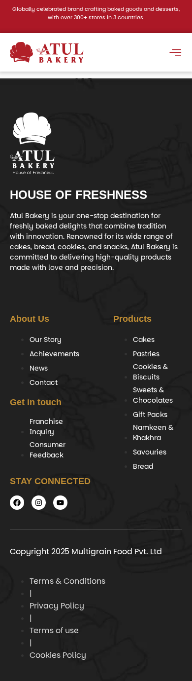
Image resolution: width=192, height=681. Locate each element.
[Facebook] (17, 502)
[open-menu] (174, 54)
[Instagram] (39, 502)
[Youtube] (60, 502)
